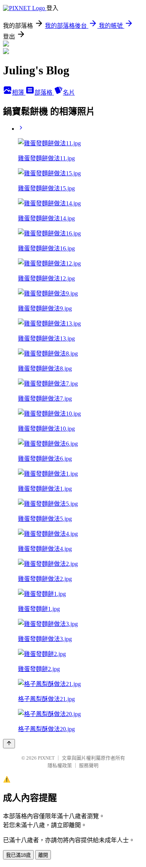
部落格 (44, 92)
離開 (43, 855)
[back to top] (9, 743)
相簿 (18, 92)
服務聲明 (88, 765)
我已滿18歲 (18, 855)
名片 (69, 92)
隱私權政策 (60, 765)
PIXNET (46, 758)
